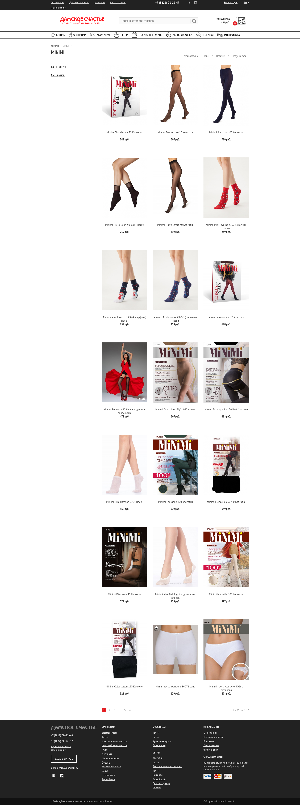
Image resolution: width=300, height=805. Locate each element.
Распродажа (232, 35)
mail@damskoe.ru (68, 768)
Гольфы (157, 787)
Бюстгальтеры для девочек (167, 766)
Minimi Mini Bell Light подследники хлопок (175, 596)
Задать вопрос (64, 758)
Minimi (66, 46)
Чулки (105, 749)
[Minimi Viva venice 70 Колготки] (226, 280)
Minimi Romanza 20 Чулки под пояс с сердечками (124, 411)
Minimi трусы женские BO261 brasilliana (226, 688)
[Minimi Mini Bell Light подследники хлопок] (175, 557)
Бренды (60, 35)
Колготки (157, 758)
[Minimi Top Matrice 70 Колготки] (124, 95)
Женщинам (79, 35)
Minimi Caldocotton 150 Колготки (124, 686)
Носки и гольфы (110, 758)
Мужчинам (103, 35)
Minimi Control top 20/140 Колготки (175, 409)
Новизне (220, 56)
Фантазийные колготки (114, 745)
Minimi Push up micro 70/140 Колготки (226, 409)
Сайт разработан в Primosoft (219, 801)
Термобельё (108, 779)
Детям (124, 35)
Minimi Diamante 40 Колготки (124, 594)
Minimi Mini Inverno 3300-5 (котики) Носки (226, 226)
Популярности (239, 56)
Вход (246, 2)
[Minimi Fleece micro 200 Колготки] (226, 465)
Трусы (105, 737)
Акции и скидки (182, 35)
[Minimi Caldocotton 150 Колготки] (124, 649)
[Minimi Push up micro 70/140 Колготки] (226, 372)
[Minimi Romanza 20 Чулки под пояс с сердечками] (124, 372)
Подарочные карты (150, 35)
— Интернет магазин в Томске (81, 801)
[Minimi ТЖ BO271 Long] (175, 649)
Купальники (108, 775)
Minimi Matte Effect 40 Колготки (175, 224)
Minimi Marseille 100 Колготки (226, 594)
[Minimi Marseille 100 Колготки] (226, 557)
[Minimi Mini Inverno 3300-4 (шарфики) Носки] (124, 280)
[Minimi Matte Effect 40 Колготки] (175, 188)
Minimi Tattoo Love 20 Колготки (175, 132)
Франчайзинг (58, 7)
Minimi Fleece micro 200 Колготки (226, 502)
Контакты (100, 2)
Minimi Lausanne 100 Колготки (175, 502)
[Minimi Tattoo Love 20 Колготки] (175, 95)
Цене (206, 56)
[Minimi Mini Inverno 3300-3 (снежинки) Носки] (175, 280)
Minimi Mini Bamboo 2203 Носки (124, 502)
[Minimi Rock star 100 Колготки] (226, 95)
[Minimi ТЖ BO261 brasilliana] (226, 649)
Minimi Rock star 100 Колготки (226, 132)
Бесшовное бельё (111, 766)
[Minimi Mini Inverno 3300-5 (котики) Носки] (226, 188)
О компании (57, 2)
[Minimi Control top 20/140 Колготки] (175, 372)
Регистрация (231, 2)
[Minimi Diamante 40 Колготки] (124, 557)
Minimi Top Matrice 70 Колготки (124, 132)
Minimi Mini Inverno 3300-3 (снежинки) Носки (175, 319)
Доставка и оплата (79, 2)
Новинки (208, 35)
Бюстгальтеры (109, 732)
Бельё (105, 771)
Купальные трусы (162, 741)
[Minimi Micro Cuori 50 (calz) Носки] (124, 188)
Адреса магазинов (61, 746)
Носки (156, 737)
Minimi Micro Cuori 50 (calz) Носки (124, 224)
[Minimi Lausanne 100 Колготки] (175, 465)
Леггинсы (107, 754)
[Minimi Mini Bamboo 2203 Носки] (124, 465)
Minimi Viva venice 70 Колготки (226, 317)
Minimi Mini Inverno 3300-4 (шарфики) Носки (124, 319)
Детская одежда (161, 783)
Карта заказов (118, 2)
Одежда (106, 762)
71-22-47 (167, 2)
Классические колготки (114, 741)
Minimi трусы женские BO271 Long (175, 686)
